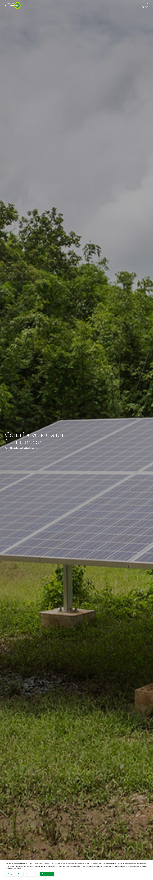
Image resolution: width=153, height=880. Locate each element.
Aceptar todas (47, 874)
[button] (145, 5)
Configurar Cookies (14, 874)
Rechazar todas (31, 874)
